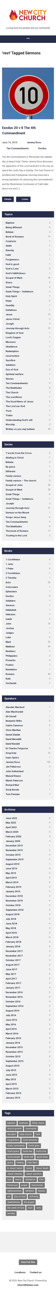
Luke (8, 637)
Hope (8, 300)
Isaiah (9, 619)
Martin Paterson (14, 780)
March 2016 (12, 1033)
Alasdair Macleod (15, 707)
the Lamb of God (15, 1208)
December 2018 (14, 896)
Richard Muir (12, 785)
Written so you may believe (20, 429)
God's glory (34, 1145)
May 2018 (11, 928)
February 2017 (13, 983)
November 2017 (14, 955)
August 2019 (12, 864)
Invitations (11, 310)
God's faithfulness (16, 273)
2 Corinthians (13, 573)
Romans (10, 674)
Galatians (11, 600)
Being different (14, 227)
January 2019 (13, 891)
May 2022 (11, 822)
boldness (23, 1123)
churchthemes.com (27, 1285)
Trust (8, 410)
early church (26, 1134)
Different (10, 471)
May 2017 (11, 974)
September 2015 (14, 1061)
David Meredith (14, 739)
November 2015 (14, 1052)
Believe (9, 232)
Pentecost (12, 1185)
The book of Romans (17, 531)
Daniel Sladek (13, 734)
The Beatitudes (14, 388)
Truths (9, 415)
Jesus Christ (13, 319)
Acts (8, 582)
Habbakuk (11, 610)
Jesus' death (42, 1168)
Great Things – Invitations (19, 291)
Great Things (13, 287)
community (30, 1128)
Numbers (11, 651)
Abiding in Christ (15, 457)
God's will (28, 1157)
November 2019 (14, 850)
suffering (33, 1196)
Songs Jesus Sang (16, 517)
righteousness (14, 1191)
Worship (10, 424)
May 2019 (11, 873)
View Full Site (28, 1262)
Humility (10, 305)
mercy (18, 1179)
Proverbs (11, 660)
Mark (8, 642)
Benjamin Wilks (14, 721)
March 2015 (12, 1088)
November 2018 (14, 900)
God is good (12, 264)
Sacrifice (10, 360)
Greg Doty (11, 753)
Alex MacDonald (14, 711)
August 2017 (12, 965)
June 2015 (11, 1075)
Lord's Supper (13, 337)
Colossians (12, 587)
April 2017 (11, 978)
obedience (30, 1179)
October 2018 (13, 905)
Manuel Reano (13, 776)
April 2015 (11, 1084)
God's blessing (30, 1140)
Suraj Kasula (12, 789)
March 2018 (12, 937)
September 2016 (14, 1006)
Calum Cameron (14, 725)
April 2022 (11, 827)
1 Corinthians (13, 559)
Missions (11, 342)
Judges (10, 633)
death (9, 245)
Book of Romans (15, 236)
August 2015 (12, 1065)
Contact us (36, 1272)
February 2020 (13, 836)
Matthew (10, 646)
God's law (27, 1151)
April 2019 (11, 877)
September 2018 (14, 910)
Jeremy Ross (34, 142)
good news (42, 1157)
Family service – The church (21, 480)
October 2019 (13, 855)
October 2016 (13, 1001)
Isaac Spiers (12, 757)
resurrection (12, 356)
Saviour (41, 1191)
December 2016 (14, 992)
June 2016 (11, 1020)
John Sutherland (14, 771)
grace (10, 1162)
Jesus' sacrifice (33, 1174)
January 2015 (13, 1097)
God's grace (13, 1151)
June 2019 (11, 868)
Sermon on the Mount (17, 512)
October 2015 (13, 1056)
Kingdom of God (14, 333)
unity (38, 1208)
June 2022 (11, 818)
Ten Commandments (18, 148)
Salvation (10, 365)
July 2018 (11, 919)
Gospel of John (14, 485)
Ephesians (11, 591)
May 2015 (11, 1079)
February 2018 (13, 942)
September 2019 (14, 859)
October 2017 (13, 960)
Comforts (11, 241)
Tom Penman (13, 794)
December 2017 (14, 951)
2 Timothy (11, 577)
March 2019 (12, 882)
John (8, 623)
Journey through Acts (17, 328)
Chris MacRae (13, 730)
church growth (14, 1128)
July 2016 (11, 1015)
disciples (11, 1134)
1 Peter (9, 568)
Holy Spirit (11, 296)
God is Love (12, 268)
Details (7, 199)
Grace (9, 282)
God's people (13, 1157)
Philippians (11, 655)
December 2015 (14, 1047)
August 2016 (12, 1010)
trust (30, 1208)
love (9, 1179)
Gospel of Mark (14, 278)
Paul (41, 1179)
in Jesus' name (14, 1168)
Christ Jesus (38, 1123)
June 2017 (11, 969)
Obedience (11, 346)
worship (11, 1213)
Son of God (12, 369)
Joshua (10, 628)
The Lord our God (15, 406)
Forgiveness (12, 259)
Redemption (12, 351)
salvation (29, 1191)
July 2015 (11, 1070)
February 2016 (13, 1038)
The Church (12, 392)
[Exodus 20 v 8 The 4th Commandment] (28, 117)
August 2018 (12, 914)
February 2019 (13, 887)
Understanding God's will (19, 420)
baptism (11, 1123)
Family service (13, 476)
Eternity (10, 250)
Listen (24, 199)
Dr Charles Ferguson (17, 748)
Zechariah (11, 683)
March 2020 (12, 832)
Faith (8, 255)
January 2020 (13, 841)
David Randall (13, 743)
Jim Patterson (13, 766)
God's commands (16, 1145)
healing (20, 1162)
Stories (10, 378)
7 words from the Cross (19, 453)
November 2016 (14, 997)
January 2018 (13, 946)
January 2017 (13, 987)
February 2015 (13, 1093)
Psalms (10, 665)
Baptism (10, 222)
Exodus (42, 148)
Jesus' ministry (14, 1174)
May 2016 (11, 1024)
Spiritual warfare (14, 374)
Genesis (10, 605)
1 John (9, 564)
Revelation (11, 669)
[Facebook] (28, 1242)
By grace (10, 466)
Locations (20, 1272)
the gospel (29, 1202)
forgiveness (13, 1140)
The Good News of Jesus (19, 401)
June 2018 (11, 923)
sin (8, 1196)
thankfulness (13, 1202)
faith (38, 1134)
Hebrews (10, 614)
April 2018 (11, 933)
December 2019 (14, 845)
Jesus (9, 314)
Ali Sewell (11, 716)
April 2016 (11, 1029)
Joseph (10, 323)
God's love (41, 1151)
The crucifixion (14, 397)
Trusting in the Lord (16, 535)
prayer (24, 1185)
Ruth (8, 678)
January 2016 (13, 1043)
